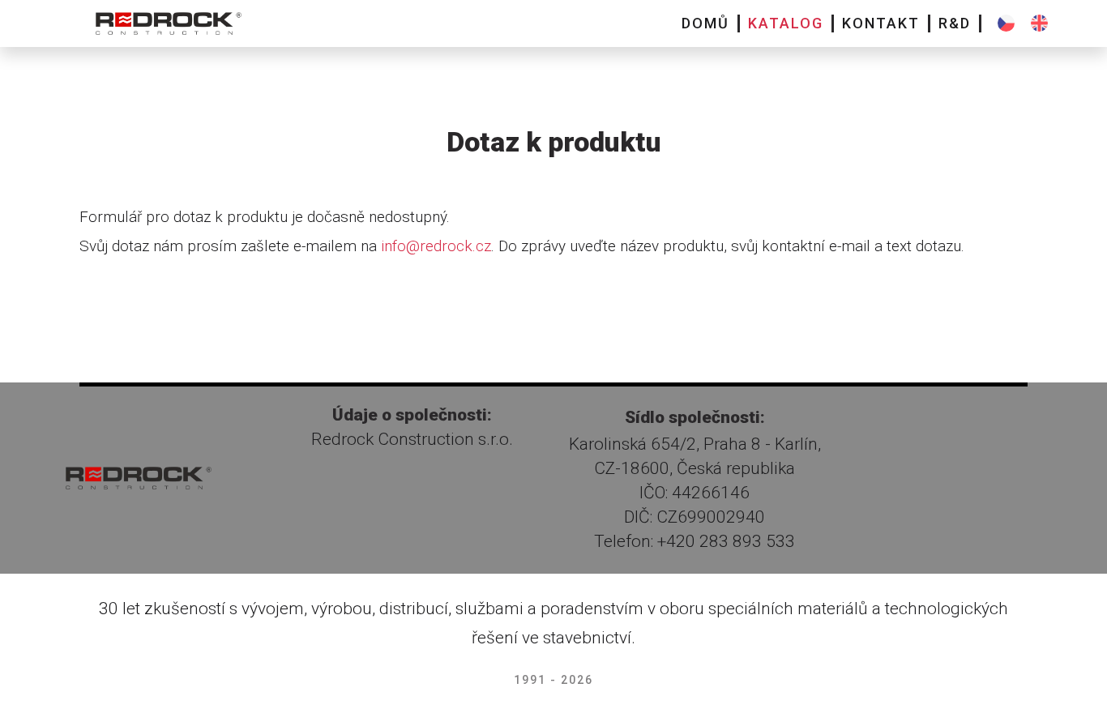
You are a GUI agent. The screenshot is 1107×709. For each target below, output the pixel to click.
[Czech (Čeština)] (1006, 23)
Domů (705, 23)
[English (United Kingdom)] (1039, 23)
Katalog (785, 23)
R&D (954, 23)
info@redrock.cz (436, 246)
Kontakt (881, 23)
